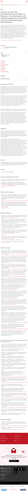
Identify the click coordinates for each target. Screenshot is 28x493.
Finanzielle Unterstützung (5, 78)
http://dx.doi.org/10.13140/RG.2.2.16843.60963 (8, 297)
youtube (18, 469)
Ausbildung (3, 436)
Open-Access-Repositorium (5, 242)
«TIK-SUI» (7, 164)
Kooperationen (3, 75)
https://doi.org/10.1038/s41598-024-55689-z (8, 185)
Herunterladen (7, 207)
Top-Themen (17, 436)
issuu (15, 472)
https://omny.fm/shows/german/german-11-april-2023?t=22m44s (11, 239)
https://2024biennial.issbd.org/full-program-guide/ (18, 282)
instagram (24, 469)
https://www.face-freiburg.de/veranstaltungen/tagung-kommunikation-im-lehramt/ (14, 347)
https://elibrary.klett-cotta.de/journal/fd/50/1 (8, 228)
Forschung (3, 440)
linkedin (21, 469)
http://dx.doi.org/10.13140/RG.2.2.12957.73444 (8, 289)
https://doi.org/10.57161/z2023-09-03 (7, 233)
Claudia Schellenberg (4, 64)
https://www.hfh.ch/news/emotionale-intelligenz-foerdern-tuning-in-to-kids (13, 429)
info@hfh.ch (2, 478)
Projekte (5, 4)
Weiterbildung (4, 438)
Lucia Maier (3, 66)
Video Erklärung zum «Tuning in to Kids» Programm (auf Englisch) (11, 40)
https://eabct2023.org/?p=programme (10, 304)
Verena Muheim (3, 68)
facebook (15, 469)
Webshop (2, 207)
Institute (16, 438)
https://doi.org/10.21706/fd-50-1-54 (11, 217)
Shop (15, 440)
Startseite (2, 4)
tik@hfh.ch (11, 171)
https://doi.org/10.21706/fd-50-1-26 (17, 180)
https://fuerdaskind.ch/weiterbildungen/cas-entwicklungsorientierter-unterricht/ (14, 391)
